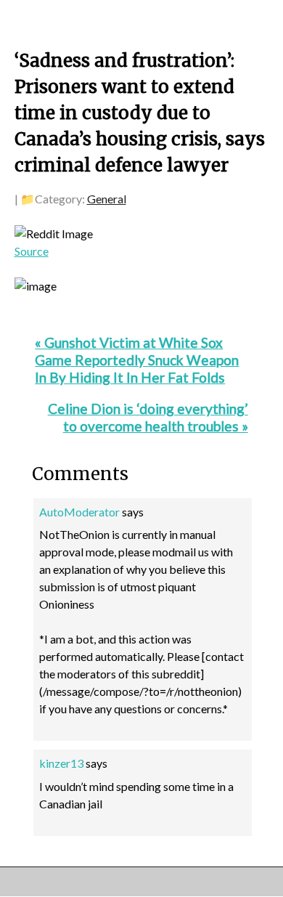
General (106, 199)
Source (32, 251)
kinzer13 (61, 763)
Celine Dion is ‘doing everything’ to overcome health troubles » (148, 417)
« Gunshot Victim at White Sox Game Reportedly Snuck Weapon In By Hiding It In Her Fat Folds (137, 360)
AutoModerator (79, 512)
